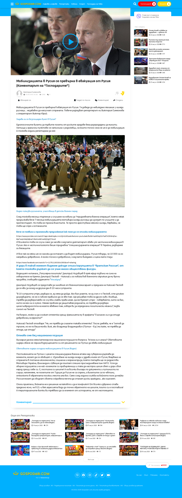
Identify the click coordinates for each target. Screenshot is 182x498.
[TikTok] (95, 475)
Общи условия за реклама (133, 486)
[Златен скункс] (122, 93)
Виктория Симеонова (32, 92)
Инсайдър (55, 279)
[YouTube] (108, 475)
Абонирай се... (26, 100)
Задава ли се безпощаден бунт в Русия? (36, 119)
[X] (102, 475)
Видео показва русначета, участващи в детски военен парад (46, 211)
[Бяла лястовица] (116, 93)
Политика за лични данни (85, 486)
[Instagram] (89, 475)
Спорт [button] (82, 4)
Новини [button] (74, 4)
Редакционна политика (62, 486)
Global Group (45, 478)
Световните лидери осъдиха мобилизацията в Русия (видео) (46, 348)
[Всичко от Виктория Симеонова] (19, 93)
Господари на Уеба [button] (94, 4)
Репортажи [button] (64, 4)
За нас (139, 475)
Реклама (153, 475)
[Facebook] (83, 475)
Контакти (164, 475)
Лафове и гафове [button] (50, 4)
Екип (146, 475)
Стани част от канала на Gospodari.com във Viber (150, 16)
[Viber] (77, 475)
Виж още (91, 459)
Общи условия (44, 486)
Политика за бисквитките (109, 486)
